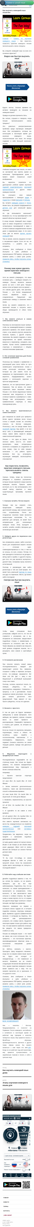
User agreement (6, 1225)
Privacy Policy (6, 1223)
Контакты (6, 1210)
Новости (6, 1202)
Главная (5, 1197)
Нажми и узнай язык (15, 3)
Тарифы (5, 1206)
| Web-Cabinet (7, 1215)
